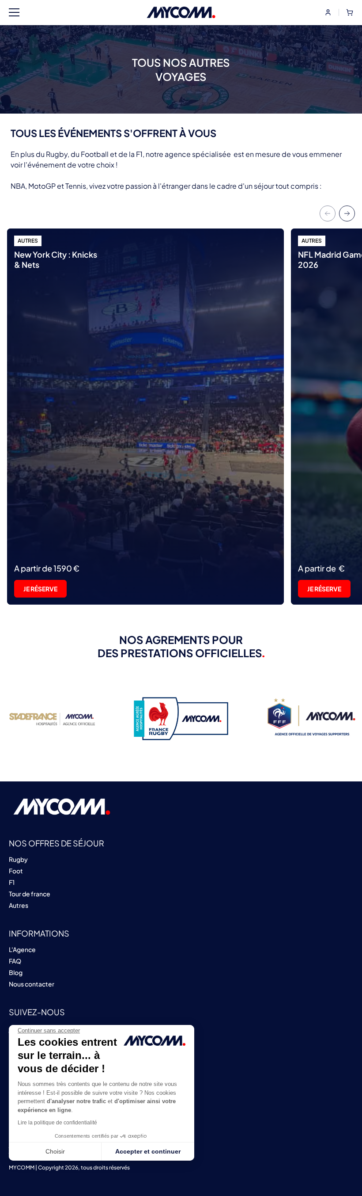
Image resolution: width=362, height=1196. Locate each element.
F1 (12, 882)
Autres (18, 905)
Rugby (18, 859)
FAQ (15, 961)
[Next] (347, 213)
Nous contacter (31, 984)
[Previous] (328, 213)
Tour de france (29, 894)
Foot (16, 871)
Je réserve (40, 589)
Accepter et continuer (148, 1151)
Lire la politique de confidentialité (57, 1123)
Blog (16, 972)
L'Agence (22, 949)
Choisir (55, 1151)
